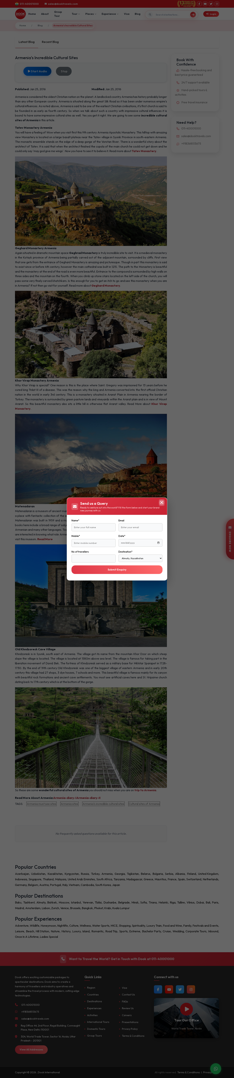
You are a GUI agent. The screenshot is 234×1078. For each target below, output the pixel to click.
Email (121, 520)
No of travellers (80, 551)
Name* (75, 520)
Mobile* (75, 536)
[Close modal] (161, 502)
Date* (121, 536)
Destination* (125, 551)
